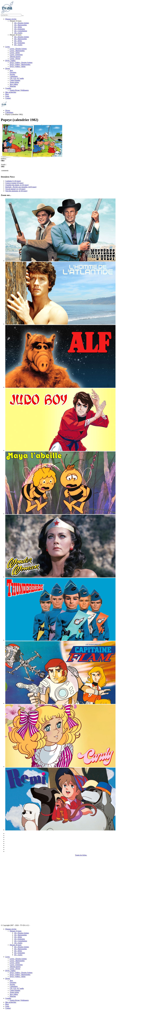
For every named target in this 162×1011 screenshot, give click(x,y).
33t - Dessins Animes (21, 23)
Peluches (13, 86)
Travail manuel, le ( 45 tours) (15, 189)
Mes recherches (10, 92)
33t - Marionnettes (20, 25)
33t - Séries (18, 27)
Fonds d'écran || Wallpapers (19, 90)
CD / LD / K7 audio (17, 78)
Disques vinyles (10, 19)
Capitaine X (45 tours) (13, 181)
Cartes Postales (15, 80)
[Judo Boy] (60, 450)
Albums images (15, 57)
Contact (8, 98)
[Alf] (60, 387)
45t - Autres (18, 45)
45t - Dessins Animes (21, 37)
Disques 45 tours (15, 945)
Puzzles (12, 74)
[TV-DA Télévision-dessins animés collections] (7, 13)
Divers (7, 68)
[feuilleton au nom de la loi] (60, 261)
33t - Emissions (19, 29)
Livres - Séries (15, 53)
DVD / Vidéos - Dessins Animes (21, 62)
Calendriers (14, 76)
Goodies (8, 88)
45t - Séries (18, 41)
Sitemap (33, 925)
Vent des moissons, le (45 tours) (16, 191)
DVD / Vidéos (10, 60)
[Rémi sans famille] (60, 830)
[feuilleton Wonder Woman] (60, 577)
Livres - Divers (15, 58)
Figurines (13, 72)
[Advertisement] (12, 889)
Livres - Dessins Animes (18, 49)
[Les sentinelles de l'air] (60, 640)
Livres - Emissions (16, 55)
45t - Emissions (19, 43)
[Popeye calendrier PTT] (32, 157)
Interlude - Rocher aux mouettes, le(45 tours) (20, 187)
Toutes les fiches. (81, 855)
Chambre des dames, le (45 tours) (17, 185)
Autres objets (14, 82)
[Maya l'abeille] (60, 514)
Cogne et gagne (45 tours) (14, 183)
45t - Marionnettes (20, 39)
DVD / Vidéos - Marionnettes (20, 64)
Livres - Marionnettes (17, 51)
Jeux (11, 70)
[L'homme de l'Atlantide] (60, 324)
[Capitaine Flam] (60, 703)
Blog (7, 94)
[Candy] (60, 767)
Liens (7, 96)
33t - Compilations (20, 31)
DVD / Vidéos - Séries (17, 66)
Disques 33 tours (15, 931)
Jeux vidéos (14, 84)
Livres (7, 47)
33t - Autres (18, 33)
